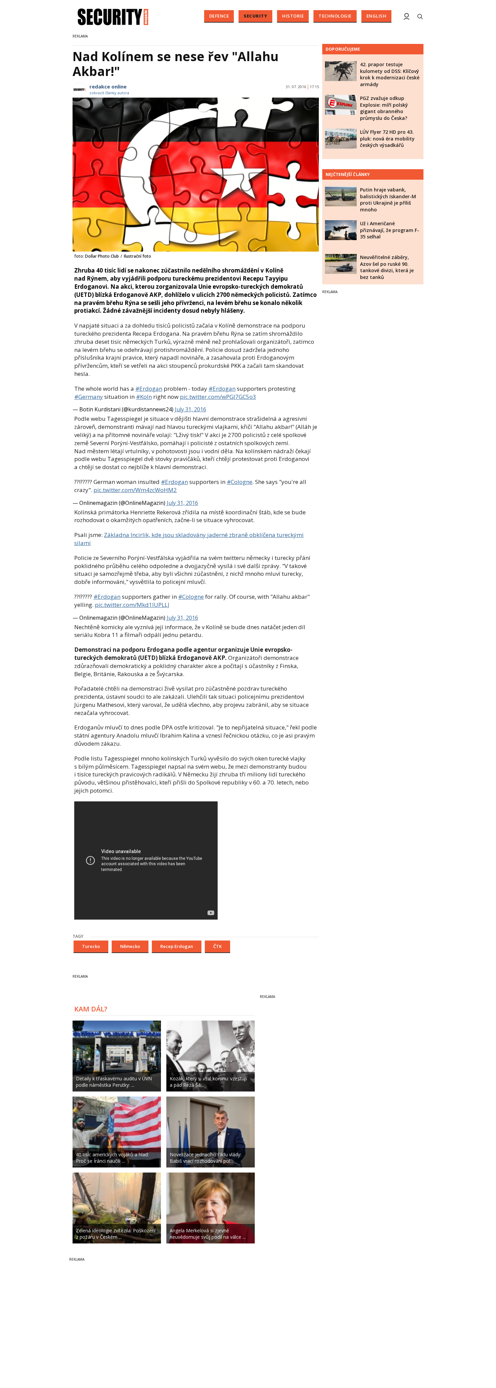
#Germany (88, 397)
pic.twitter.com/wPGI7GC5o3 (218, 397)
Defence (219, 16)
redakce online (108, 86)
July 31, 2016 (190, 409)
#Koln (144, 397)
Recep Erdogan (176, 946)
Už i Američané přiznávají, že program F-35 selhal (389, 230)
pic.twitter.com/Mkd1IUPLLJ (132, 605)
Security (255, 16)
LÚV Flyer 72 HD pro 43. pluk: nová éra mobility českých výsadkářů (387, 138)
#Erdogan (148, 388)
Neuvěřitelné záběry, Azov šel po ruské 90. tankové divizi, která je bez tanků (387, 267)
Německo (130, 946)
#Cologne (239, 482)
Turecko (91, 946)
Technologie (335, 16)
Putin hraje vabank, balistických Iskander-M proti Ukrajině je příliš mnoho (388, 199)
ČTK (217, 946)
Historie (293, 16)
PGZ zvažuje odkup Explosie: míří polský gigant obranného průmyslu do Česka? (384, 108)
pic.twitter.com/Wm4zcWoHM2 (135, 490)
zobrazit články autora (109, 92)
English (376, 16)
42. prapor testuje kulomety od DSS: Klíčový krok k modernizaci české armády (389, 74)
